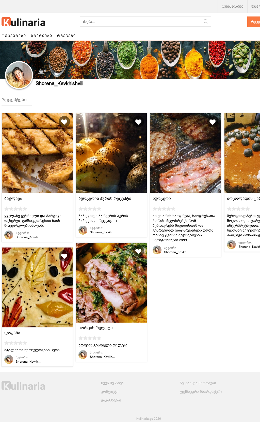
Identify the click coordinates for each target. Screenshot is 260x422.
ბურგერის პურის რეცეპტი (104, 198)
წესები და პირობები (198, 383)
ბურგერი (162, 198)
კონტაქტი (110, 391)
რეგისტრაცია (232, 6)
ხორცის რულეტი (95, 328)
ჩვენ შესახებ (112, 383)
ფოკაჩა (12, 333)
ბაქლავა (13, 198)
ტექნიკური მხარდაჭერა (201, 391)
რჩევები (66, 36)
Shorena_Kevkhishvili (31, 237)
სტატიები (41, 36)
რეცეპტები (14, 36)
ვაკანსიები (111, 400)
